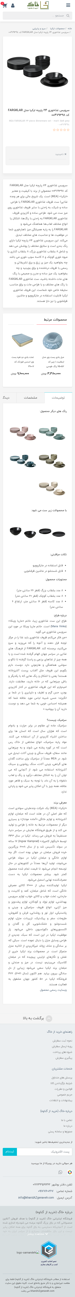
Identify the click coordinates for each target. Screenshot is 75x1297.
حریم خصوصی (64, 1095)
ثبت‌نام (10, 1152)
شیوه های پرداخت (62, 1052)
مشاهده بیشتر (36, 1234)
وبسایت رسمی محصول (53, 990)
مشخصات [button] (30, 398)
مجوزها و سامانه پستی (60, 1131)
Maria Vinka (59, 626)
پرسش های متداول (62, 1077)
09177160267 (46, 1191)
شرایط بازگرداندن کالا (61, 1083)
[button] (7, 5)
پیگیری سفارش (64, 1058)
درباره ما (68, 1126)
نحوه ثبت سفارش (62, 1041)
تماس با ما (66, 1120)
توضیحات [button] (58, 398)
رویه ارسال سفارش (62, 1046)
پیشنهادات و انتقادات (60, 1100)
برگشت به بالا (34, 1018)
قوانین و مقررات (63, 1089)
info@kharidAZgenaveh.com (36, 1198)
